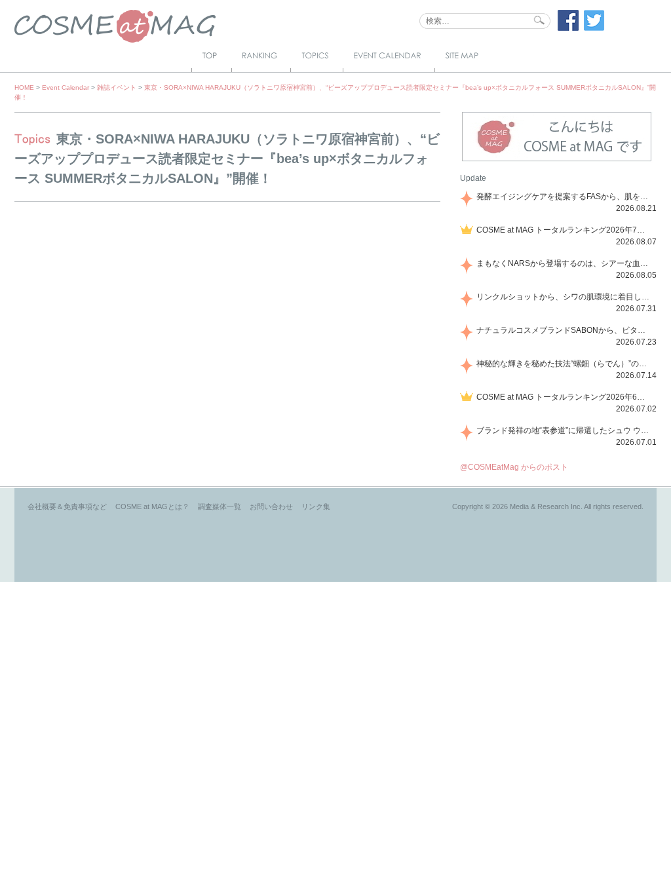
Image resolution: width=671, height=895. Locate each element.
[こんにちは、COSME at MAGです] (556, 159)
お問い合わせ (271, 506)
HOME (24, 87)
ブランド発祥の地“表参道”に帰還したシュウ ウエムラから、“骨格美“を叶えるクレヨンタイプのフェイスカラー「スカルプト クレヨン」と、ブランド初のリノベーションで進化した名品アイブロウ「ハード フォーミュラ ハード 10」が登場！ (564, 430)
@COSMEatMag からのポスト (514, 467)
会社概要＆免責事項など (67, 506)
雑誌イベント (116, 87)
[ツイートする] (594, 28)
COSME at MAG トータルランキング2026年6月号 (564, 397)
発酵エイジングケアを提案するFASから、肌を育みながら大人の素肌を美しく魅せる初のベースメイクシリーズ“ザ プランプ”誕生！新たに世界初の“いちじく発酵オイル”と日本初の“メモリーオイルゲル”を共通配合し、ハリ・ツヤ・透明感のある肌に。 (564, 196)
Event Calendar (65, 87)
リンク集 (315, 506)
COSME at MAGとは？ (152, 506)
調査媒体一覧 (219, 506)
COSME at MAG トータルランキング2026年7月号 (564, 230)
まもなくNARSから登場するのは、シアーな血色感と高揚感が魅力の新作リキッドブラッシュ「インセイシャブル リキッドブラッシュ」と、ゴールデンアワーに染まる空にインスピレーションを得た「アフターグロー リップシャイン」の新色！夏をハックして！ (564, 263)
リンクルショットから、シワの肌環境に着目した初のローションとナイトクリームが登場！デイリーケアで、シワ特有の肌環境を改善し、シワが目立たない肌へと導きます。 (564, 296)
